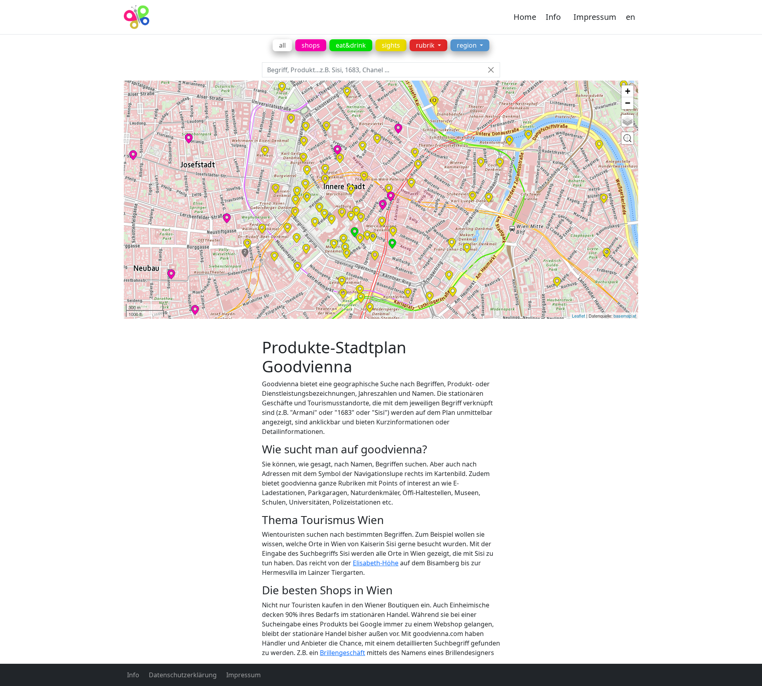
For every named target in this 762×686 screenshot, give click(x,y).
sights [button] (391, 45)
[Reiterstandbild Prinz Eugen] (331, 219)
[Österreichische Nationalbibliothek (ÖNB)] (351, 216)
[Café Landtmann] (304, 141)
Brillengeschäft (342, 652)
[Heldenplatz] (324, 214)
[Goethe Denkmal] (346, 253)
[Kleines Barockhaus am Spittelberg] (247, 244)
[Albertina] (367, 235)
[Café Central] (340, 158)
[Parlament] (275, 188)
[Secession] (343, 294)
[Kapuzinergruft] (382, 221)
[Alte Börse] (347, 91)
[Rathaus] (265, 151)
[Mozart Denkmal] (334, 244)
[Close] (491, 70)
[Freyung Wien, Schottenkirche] (326, 126)
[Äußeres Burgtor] (315, 222)
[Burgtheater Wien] (303, 157)
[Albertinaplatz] (373, 237)
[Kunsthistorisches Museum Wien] (306, 249)
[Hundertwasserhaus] (604, 198)
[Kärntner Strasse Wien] (393, 231)
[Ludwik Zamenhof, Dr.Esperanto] (360, 290)
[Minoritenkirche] (325, 169)
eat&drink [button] (351, 45)
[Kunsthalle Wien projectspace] (361, 298)
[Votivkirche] (282, 87)
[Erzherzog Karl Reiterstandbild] (319, 207)
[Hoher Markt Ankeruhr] (415, 153)
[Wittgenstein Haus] (606, 253)
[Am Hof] (362, 146)
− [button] (627, 103)
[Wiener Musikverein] (408, 293)
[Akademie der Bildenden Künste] (342, 281)
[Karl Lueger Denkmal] (472, 196)
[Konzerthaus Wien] (452, 292)
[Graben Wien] (389, 189)
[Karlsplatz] (369, 307)
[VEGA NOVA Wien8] (133, 155)
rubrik (426, 45)
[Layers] (627, 121)
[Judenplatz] (377, 139)
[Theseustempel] (305, 184)
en (630, 17)
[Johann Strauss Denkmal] (467, 248)
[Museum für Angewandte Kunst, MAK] (489, 197)
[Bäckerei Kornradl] (227, 218)
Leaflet (578, 315)
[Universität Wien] (291, 118)
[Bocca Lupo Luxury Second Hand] (383, 205)
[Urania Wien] (509, 140)
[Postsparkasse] (481, 162)
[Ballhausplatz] (325, 179)
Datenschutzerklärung (183, 675)
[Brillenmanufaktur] (195, 310)
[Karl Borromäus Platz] (557, 282)
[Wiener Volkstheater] (262, 228)
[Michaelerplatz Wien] (351, 190)
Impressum (594, 17)
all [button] (282, 45)
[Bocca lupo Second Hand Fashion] (390, 196)
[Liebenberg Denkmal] (306, 126)
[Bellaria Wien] (295, 212)
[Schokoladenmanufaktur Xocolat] (337, 150)
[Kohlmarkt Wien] (364, 176)
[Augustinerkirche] (361, 217)
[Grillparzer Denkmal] (295, 200)
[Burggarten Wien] (343, 239)
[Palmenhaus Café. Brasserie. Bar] (354, 232)
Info (553, 17)
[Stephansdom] (411, 183)
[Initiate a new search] (627, 138)
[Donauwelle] (188, 138)
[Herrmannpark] (528, 135)
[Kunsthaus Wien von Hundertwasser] (599, 145)
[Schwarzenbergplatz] (429, 296)
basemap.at (625, 315)
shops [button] (311, 45)
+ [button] (627, 91)
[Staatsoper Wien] (375, 255)
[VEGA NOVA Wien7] (171, 274)
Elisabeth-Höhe (375, 563)
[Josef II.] (356, 211)
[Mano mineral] (434, 101)
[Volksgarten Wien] (307, 197)
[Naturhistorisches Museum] (287, 228)
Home (525, 17)
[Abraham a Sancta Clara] (360, 238)
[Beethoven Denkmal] (449, 275)
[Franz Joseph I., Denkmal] (345, 247)
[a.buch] (398, 128)
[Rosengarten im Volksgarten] (297, 191)
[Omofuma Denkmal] (297, 267)
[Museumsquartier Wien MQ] (274, 256)
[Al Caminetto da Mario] (392, 244)
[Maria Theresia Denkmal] (296, 238)
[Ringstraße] (452, 243)
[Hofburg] (342, 213)
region (467, 45)
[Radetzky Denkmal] (500, 163)
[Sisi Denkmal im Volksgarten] (307, 170)
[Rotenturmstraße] (418, 165)
